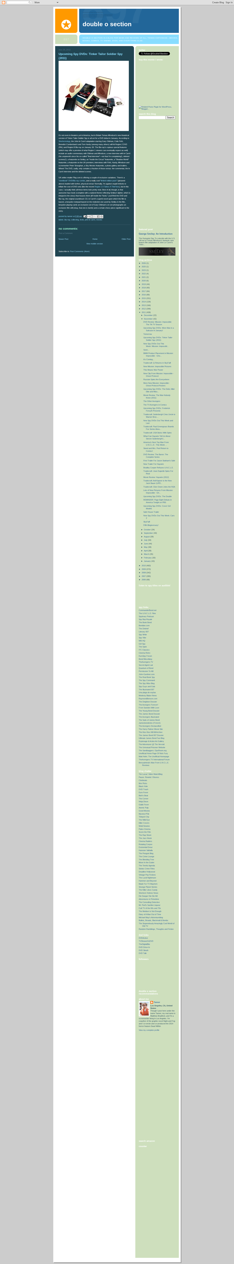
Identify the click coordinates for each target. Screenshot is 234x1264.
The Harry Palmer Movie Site (151, 729)
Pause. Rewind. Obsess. (149, 777)
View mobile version (94, 244)
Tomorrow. (147, 334)
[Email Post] (84, 216)
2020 (144, 281)
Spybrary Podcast (146, 616)
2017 (144, 291)
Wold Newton (144, 826)
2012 (144, 309)
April (146, 551)
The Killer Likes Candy (148, 890)
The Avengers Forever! (148, 705)
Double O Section (107, 24)
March (147, 554)
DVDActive (143, 938)
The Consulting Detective (149, 902)
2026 (144, 263)
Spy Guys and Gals (147, 686)
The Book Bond (145, 622)
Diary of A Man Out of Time (150, 914)
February (148, 558)
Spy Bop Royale (145, 619)
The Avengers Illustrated (149, 717)
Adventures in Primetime (149, 899)
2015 (144, 298)
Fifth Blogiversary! (150, 525)
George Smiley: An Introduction (156, 234)
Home (95, 239)
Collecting (75, 220)
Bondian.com (144, 625)
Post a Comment (65, 233)
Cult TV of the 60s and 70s (150, 908)
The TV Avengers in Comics (155, 405)
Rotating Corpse (145, 844)
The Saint (143, 647)
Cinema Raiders (145, 841)
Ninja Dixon (143, 801)
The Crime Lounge (146, 856)
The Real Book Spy (147, 677)
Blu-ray (67, 220)
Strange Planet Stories (148, 887)
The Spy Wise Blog (147, 683)
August (147, 537)
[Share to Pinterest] (101, 216)
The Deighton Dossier (148, 702)
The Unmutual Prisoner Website (152, 747)
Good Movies (144, 811)
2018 (144, 288)
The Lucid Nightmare (147, 878)
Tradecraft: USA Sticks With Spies (157, 433)
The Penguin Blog (146, 853)
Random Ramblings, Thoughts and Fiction (156, 929)
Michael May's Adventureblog (151, 917)
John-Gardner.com (147, 674)
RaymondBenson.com (148, 699)
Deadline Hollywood (147, 872)
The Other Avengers (151, 401)
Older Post (126, 239)
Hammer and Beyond (147, 881)
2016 (144, 295)
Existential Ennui (145, 847)
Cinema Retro (144, 653)
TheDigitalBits (144, 944)
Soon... (146, 350)
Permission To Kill (146, 671)
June (146, 544)
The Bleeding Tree (146, 860)
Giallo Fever (144, 805)
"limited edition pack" (108, 181)
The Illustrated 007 (146, 690)
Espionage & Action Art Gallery (151, 741)
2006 (144, 580)
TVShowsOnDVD (146, 941)
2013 (144, 305)
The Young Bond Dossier (149, 711)
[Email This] (88, 216)
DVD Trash (143, 789)
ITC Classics (144, 650)
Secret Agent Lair (146, 665)
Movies (99, 220)
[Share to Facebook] (98, 216)
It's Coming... (148, 359)
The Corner (143, 799)
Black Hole (143, 786)
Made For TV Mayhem (148, 884)
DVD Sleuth (143, 950)
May (146, 547)
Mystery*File (144, 814)
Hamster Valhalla (146, 850)
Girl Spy (142, 644)
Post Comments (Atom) (80, 251)
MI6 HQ (142, 641)
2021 (144, 277)
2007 (144, 576)
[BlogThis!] (92, 216)
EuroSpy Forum (145, 656)
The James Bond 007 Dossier (151, 735)
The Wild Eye (144, 820)
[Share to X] (95, 216)
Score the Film (145, 832)
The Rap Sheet (145, 835)
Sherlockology (64, 141)
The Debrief (144, 629)
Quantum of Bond (146, 668)
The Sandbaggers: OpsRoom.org (153, 750)
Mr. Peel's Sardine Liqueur (149, 905)
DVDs (82, 220)
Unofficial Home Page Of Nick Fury (153, 753)
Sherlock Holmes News (148, 893)
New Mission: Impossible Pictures (157, 366)
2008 (144, 573)
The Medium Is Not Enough (150, 911)
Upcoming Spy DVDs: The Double (157, 496)
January (147, 561)
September (148, 533)
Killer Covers (144, 823)
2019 (144, 284)
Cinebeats (143, 780)
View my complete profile (149, 1030)
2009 (144, 569)
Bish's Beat (143, 795)
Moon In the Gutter (146, 862)
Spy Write (143, 635)
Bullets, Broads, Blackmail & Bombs (153, 920)
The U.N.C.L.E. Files (147, 613)
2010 (144, 566)
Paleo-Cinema (144, 829)
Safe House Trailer (151, 512)
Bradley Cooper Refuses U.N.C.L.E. (158, 468)
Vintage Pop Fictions (147, 875)
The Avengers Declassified (150, 726)
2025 (144, 267)
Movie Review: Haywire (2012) (156, 477)
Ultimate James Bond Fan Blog (151, 738)
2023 (144, 270)
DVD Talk (143, 953)
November (148, 319)
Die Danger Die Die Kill (148, 896)
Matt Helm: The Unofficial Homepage (154, 756)
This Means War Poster (153, 370)
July (146, 540)
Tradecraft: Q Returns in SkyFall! (157, 363)
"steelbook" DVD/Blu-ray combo (72, 181)
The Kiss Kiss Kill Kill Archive (150, 732)
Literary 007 (144, 632)
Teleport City (144, 817)
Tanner (157, 1002)
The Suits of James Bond (149, 720)
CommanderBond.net (147, 610)
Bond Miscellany (145, 659)
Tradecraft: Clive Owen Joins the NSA (159, 487)
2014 (144, 302)
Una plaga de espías (147, 692)
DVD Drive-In (144, 947)
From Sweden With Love (149, 708)
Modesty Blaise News (148, 695)
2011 (144, 312)
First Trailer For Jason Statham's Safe (159, 461)
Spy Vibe (142, 638)
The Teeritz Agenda (147, 866)
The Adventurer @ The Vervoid (151, 744)
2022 (144, 274)
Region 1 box (107, 187)
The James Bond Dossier (149, 714)
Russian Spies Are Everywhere (156, 379)
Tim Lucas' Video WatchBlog (150, 774)
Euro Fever (143, 792)
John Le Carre (90, 220)
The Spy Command (147, 680)
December (148, 315)
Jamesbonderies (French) (150, 723)
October (147, 530)
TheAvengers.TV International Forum (154, 760)
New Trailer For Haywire (153, 464)
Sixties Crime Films (147, 869)
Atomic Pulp (144, 808)
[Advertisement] (152, 173)
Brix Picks (143, 783)
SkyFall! (146, 522)
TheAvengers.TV (146, 662)
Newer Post (63, 239)
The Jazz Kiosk (145, 838)
